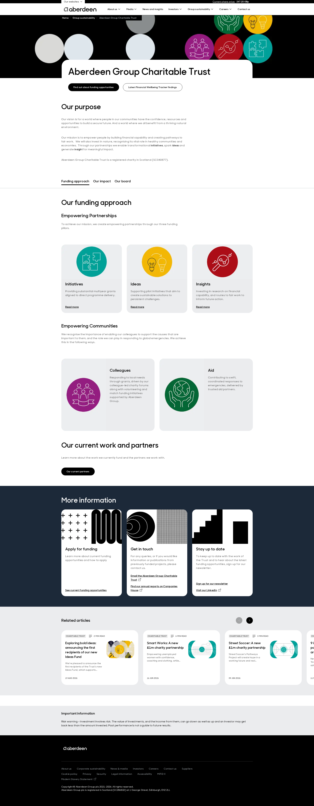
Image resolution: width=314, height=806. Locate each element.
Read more (72, 307)
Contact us (170, 768)
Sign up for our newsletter (212, 583)
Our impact (102, 181)
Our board (123, 181)
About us (66, 768)
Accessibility (144, 773)
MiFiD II (161, 773)
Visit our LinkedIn (208, 590)
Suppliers (187, 768)
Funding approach (75, 181)
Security (101, 773)
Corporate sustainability (91, 768)
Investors (138, 768)
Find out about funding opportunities (93, 87)
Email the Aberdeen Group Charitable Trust (154, 577)
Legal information (121, 773)
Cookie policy (69, 773)
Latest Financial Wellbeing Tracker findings (152, 87)
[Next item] (249, 620)
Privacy (87, 773)
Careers (153, 768)
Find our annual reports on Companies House (154, 588)
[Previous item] (239, 620)
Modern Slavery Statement (78, 779)
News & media (119, 768)
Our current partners (78, 471)
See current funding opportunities (86, 590)
